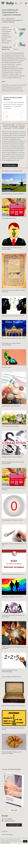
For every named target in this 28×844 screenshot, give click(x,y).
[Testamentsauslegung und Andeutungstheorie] (14, 813)
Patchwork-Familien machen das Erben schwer (12, 574)
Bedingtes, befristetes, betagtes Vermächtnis (12, 457)
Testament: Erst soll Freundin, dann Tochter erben (13, 315)
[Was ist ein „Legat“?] (14, 357)
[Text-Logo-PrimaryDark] (9, 3)
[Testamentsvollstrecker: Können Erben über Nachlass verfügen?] (14, 234)
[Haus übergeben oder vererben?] (14, 207)
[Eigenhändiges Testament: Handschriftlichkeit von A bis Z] (14, 533)
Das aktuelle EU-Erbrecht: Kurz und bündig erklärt (13, 775)
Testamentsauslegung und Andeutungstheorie (12, 823)
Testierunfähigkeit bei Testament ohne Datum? (12, 520)
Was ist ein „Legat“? (6, 367)
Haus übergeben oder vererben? (9, 218)
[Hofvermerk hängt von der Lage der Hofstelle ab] (14, 183)
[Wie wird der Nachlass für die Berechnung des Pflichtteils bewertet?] (14, 788)
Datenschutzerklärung (6, 842)
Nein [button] (14, 116)
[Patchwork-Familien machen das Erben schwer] (14, 561)
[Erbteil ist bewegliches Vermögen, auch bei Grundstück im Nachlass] (14, 742)
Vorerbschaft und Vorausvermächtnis (10, 426)
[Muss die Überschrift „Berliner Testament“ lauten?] (14, 328)
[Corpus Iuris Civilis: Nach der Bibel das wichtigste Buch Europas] (14, 271)
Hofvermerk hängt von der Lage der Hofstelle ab (13, 193)
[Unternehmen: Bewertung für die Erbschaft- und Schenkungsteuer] (14, 607)
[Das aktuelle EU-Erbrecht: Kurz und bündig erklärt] (14, 766)
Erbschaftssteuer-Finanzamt (8, 68)
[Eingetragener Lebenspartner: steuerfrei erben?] (14, 587)
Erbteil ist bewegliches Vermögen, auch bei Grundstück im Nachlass (12, 752)
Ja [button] (14, 112)
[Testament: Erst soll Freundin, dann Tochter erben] (14, 305)
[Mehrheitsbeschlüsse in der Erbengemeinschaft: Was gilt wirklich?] (14, 633)
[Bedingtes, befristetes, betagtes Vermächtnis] (14, 443)
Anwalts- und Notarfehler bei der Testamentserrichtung (9, 670)
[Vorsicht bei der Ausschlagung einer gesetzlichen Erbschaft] (14, 718)
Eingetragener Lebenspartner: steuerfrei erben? (12, 596)
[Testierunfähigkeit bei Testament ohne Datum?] (14, 506)
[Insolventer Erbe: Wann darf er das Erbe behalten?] (14, 692)
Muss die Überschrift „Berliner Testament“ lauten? (13, 338)
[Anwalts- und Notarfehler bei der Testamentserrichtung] (14, 660)
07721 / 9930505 (19, 128)
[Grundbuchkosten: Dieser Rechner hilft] (14, 388)
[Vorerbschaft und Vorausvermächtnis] (14, 417)
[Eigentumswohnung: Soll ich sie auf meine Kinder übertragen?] (14, 477)
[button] (20, 3)
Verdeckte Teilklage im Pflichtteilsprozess (11, 676)
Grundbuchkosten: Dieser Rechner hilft (11, 406)
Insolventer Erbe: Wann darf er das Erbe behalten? (13, 705)
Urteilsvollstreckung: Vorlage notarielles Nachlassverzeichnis (11, 344)
